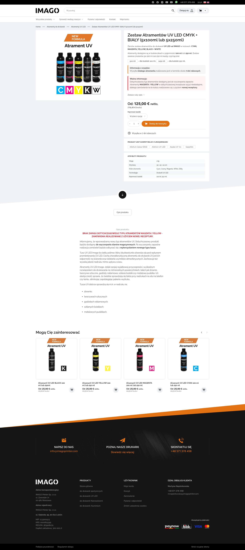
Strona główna (86, 486)
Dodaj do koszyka (157, 123)
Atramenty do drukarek (56, 27)
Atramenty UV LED (78, 27)
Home (38, 27)
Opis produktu (122, 212)
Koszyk (127, 491)
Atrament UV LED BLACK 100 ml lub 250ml (51, 384)
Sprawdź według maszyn (70, 19)
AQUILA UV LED (158, 147)
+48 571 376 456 (187, 2)
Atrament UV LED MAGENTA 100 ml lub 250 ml (139, 384)
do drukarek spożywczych (91, 491)
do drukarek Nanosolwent (91, 501)
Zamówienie (129, 496)
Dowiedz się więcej (122, 452)
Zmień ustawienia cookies (135, 506)
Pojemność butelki (134, 112)
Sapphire (189, 147)
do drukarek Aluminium (90, 506)
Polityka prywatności (45, 547)
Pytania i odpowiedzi (96, 19)
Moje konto (124, 19)
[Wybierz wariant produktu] (72, 390)
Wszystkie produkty (44, 19)
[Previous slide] (201, 332)
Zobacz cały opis (135, 95)
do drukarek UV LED (89, 496)
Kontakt (112, 19)
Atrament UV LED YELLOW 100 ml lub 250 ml (96, 384)
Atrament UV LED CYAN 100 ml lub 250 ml (184, 384)
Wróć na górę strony (200, 547)
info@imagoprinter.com (64, 451)
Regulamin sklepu (66, 547)
